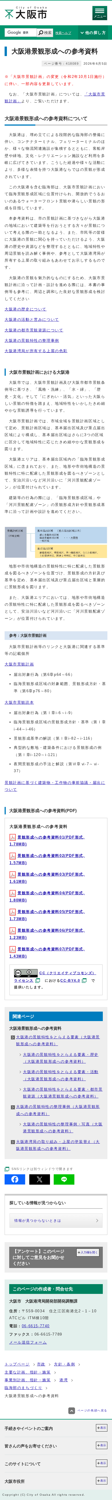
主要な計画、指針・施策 (28, 1372)
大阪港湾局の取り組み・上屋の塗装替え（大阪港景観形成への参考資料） (58, 1145)
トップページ (17, 1364)
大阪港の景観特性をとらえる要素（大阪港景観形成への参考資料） (58, 1040)
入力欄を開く (89, 1252)
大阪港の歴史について (26, 309)
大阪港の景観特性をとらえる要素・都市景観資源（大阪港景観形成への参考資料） (63, 1092)
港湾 (63, 1380)
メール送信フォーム (28, 1342)
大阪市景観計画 (19, 664)
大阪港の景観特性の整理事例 (32, 340)
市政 (41, 1364)
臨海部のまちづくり (23, 1388)
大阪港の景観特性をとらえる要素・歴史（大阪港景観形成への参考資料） (61, 1058)
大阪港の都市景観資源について (34, 330)
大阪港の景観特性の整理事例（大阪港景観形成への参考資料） (58, 1110)
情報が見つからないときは (37, 1220)
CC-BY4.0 (70, 981)
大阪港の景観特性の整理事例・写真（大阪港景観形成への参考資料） (63, 1127)
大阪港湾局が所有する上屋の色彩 (36, 351)
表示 (103, 1427)
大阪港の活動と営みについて (32, 319)
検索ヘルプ (63, 32)
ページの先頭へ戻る (92, 1410)
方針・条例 (64, 1364)
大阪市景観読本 (19, 702)
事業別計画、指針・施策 (28, 1380)
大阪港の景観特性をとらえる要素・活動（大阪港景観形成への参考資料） (61, 1075)
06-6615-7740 (36, 1326)
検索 (48, 32)
